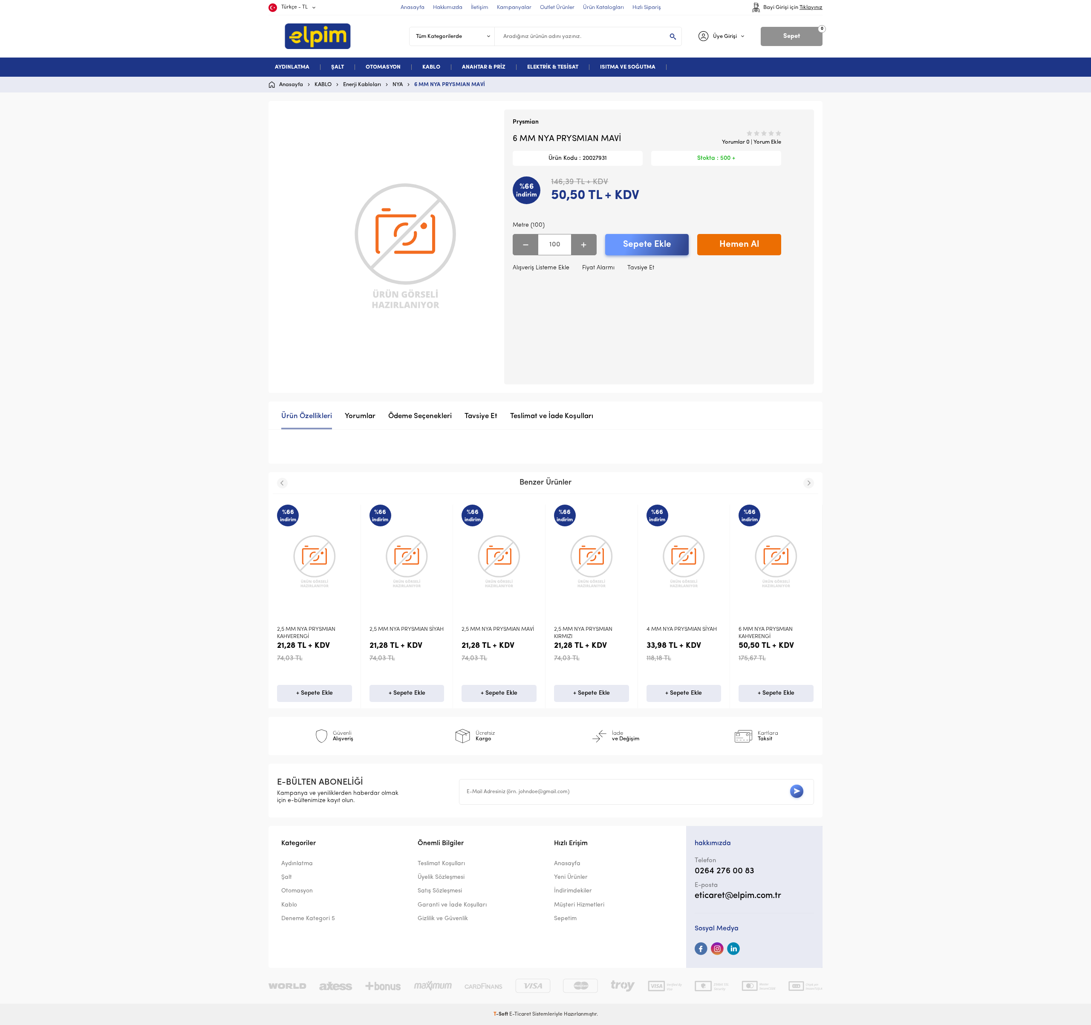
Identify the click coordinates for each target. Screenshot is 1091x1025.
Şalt (286, 877)
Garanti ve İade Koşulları (452, 905)
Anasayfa (567, 863)
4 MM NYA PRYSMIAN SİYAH (658, 629)
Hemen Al (739, 244)
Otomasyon (297, 891)
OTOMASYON (383, 67)
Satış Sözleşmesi (440, 891)
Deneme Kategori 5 (308, 918)
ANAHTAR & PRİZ (483, 67)
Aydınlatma (297, 863)
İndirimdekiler (573, 891)
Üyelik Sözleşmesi (441, 877)
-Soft (501, 1014)
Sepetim (565, 918)
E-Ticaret (520, 1014)
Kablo (289, 905)
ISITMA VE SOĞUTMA (627, 67)
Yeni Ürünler (571, 877)
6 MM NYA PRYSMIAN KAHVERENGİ (742, 633)
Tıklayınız (811, 7)
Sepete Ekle (647, 244)
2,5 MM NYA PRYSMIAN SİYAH (383, 629)
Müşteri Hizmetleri (579, 905)
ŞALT (337, 67)
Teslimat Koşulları (441, 863)
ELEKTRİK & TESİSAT (552, 67)
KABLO (431, 67)
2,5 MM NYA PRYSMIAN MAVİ (474, 629)
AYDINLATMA (292, 67)
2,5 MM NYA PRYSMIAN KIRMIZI (559, 633)
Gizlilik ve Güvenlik (443, 918)
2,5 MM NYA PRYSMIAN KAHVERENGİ (282, 633)
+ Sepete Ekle (290, 693)
